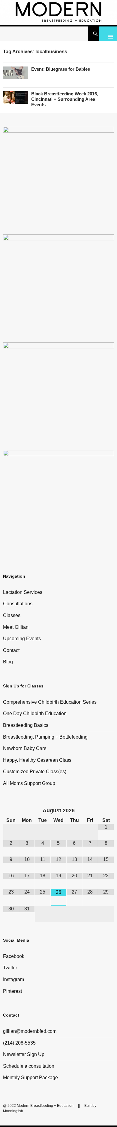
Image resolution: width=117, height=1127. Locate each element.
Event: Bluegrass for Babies (60, 69)
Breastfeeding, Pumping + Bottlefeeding (45, 736)
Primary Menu (108, 33)
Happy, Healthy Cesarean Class (37, 760)
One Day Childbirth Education (35, 713)
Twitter (10, 967)
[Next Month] (106, 811)
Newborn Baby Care (24, 748)
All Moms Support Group (29, 783)
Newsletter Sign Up (23, 1054)
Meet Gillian (15, 627)
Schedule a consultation (28, 1066)
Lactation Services (22, 592)
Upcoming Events (22, 638)
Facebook (13, 956)
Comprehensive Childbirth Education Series (50, 702)
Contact (11, 650)
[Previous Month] (11, 811)
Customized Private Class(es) (34, 771)
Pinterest (12, 991)
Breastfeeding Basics (25, 725)
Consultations (17, 603)
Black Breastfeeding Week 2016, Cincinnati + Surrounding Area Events (64, 99)
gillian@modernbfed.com (29, 1031)
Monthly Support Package (30, 1077)
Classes (11, 615)
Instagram (13, 979)
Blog (8, 661)
